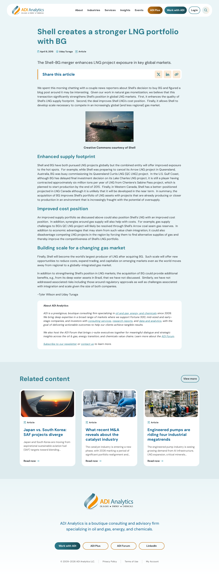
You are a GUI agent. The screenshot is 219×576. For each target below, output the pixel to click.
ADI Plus (95, 546)
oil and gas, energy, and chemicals (136, 313)
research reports (123, 321)
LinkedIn (151, 546)
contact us (87, 344)
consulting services (99, 321)
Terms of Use (131, 561)
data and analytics (150, 321)
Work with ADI (67, 546)
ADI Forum (168, 336)
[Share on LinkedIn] (167, 74)
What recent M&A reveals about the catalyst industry (102, 434)
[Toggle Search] (206, 10)
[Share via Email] (176, 74)
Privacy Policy (110, 561)
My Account (152, 561)
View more (190, 378)
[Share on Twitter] (158, 74)
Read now (30, 461)
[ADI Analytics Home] (28, 10)
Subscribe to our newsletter (60, 344)
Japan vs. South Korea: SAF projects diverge (45, 432)
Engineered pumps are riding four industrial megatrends (168, 434)
